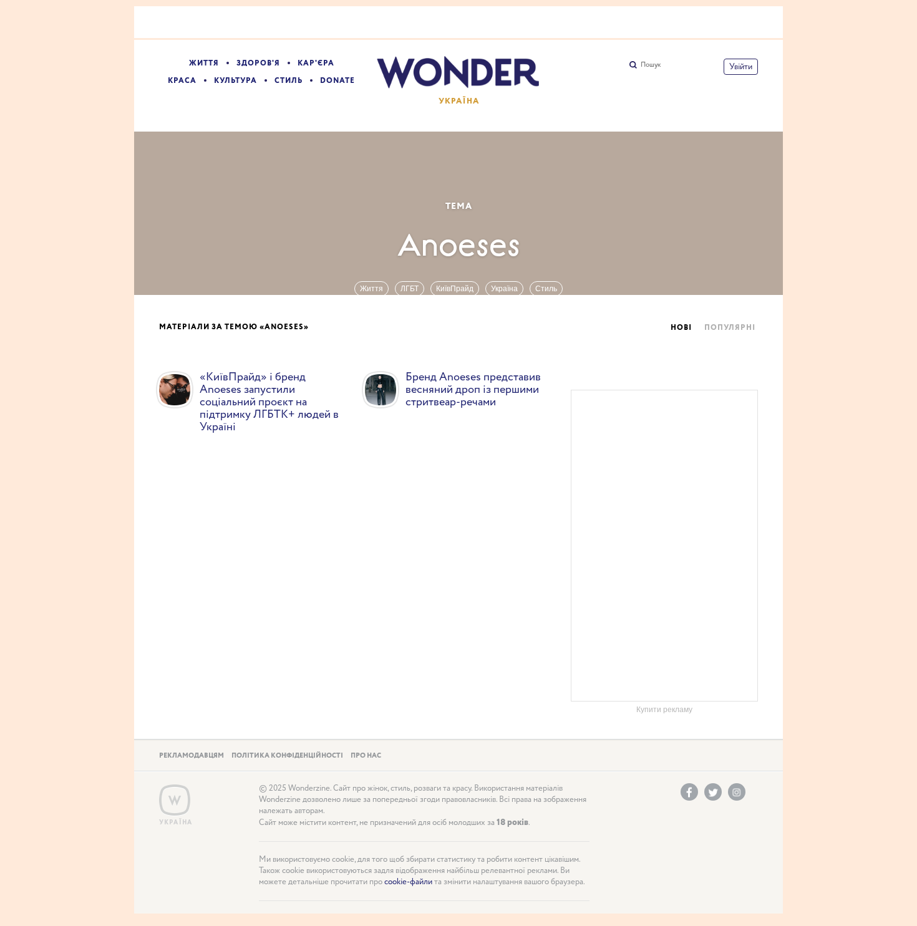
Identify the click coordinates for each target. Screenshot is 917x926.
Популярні (729, 327)
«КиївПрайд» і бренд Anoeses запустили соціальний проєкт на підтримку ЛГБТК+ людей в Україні (269, 402)
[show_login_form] (741, 67)
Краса (182, 80)
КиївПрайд (454, 288)
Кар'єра (316, 63)
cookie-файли (408, 882)
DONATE (337, 80)
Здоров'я (258, 63)
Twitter (713, 792)
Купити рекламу (664, 709)
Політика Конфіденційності (287, 756)
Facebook (689, 792)
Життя (204, 63)
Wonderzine (174, 800)
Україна (504, 288)
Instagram (736, 792)
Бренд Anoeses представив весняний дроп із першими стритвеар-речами (473, 389)
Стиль (288, 80)
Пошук (651, 65)
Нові (681, 327)
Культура (235, 80)
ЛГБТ (409, 288)
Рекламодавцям (191, 756)
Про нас (366, 756)
